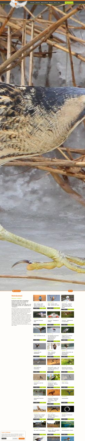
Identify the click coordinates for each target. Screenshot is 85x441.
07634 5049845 (70, 2)
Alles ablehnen (15, 438)
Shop (59, 2)
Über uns (51, 2)
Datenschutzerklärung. (19, 436)
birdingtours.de (17, 291)
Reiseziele (32, 2)
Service (55, 2)
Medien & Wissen (44, 2)
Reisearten (38, 2)
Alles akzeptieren (21, 438)
